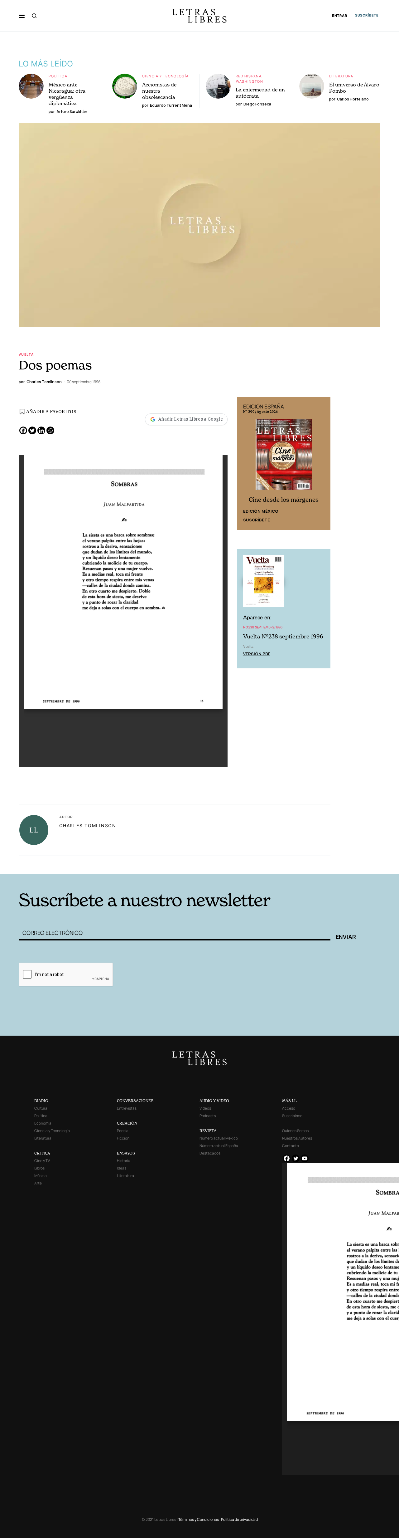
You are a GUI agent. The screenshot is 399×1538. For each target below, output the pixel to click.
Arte (38, 1183)
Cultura (40, 1108)
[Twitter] (32, 430)
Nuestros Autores (297, 1138)
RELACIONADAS (103, 864)
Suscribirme (292, 1115)
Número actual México (219, 1138)
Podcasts (208, 1115)
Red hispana (249, 76)
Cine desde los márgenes (284, 499)
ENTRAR (339, 15)
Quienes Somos (295, 1130)
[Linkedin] (41, 430)
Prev (245, 464)
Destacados (210, 1153)
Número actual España (219, 1145)
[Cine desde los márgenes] (284, 457)
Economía (42, 1123)
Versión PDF (256, 654)
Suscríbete (256, 520)
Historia (123, 1160)
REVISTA (208, 1130)
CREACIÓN (127, 1123)
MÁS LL (289, 1100)
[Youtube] (305, 1158)
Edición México (260, 511)
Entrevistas (127, 1108)
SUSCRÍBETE (367, 15)
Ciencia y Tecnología (165, 76)
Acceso (288, 1108)
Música (40, 1175)
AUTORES (284, 864)
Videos (205, 1108)
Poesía (122, 1130)
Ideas (121, 1168)
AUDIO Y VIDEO (214, 1100)
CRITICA (42, 1153)
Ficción (123, 1138)
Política (58, 76)
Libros (39, 1168)
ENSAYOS (126, 1153)
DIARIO (41, 1100)
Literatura (341, 76)
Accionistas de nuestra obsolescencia (159, 90)
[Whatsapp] (50, 430)
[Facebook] (23, 430)
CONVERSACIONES (135, 1100)
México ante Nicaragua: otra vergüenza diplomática (67, 93)
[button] (22, 16)
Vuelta (26, 354)
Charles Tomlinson (87, 825)
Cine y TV (42, 1160)
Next (322, 464)
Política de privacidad (239, 1519)
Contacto (290, 1145)
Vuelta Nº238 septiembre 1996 (283, 636)
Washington (249, 81)
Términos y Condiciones (198, 1519)
